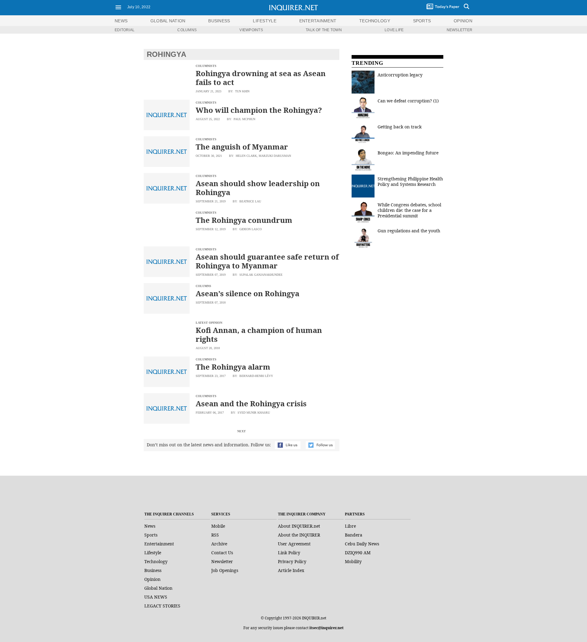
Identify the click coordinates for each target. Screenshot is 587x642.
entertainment (318, 20)
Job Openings (224, 570)
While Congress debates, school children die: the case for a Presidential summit (409, 210)
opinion (463, 20)
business (219, 20)
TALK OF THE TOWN (324, 30)
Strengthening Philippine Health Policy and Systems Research (410, 181)
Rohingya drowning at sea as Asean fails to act (261, 77)
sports (422, 20)
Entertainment (159, 544)
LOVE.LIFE (394, 30)
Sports (150, 535)
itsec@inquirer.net (326, 627)
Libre (350, 526)
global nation (168, 20)
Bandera (353, 535)
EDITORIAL (125, 30)
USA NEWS (155, 597)
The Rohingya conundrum (244, 220)
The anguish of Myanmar (242, 147)
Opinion (152, 579)
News (121, 20)
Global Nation (158, 588)
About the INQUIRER (299, 535)
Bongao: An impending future (408, 153)
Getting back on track (400, 127)
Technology (156, 561)
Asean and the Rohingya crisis (251, 403)
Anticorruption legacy (400, 75)
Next (241, 431)
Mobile (218, 526)
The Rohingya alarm (233, 367)
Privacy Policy (292, 561)
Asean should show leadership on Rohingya (258, 187)
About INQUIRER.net (299, 526)
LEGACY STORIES (162, 606)
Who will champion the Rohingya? (259, 110)
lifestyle (264, 20)
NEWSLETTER (459, 30)
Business (152, 570)
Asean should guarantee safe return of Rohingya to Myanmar (267, 261)
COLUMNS (187, 30)
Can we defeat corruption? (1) (408, 101)
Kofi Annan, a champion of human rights (259, 334)
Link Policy (289, 552)
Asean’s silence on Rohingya (247, 293)
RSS (215, 535)
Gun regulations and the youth (409, 231)
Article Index (291, 570)
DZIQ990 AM (358, 552)
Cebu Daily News (362, 544)
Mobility (353, 561)
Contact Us (222, 552)
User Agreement (294, 544)
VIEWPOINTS (251, 30)
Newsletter (222, 561)
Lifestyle (152, 552)
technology (374, 20)
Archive (219, 544)
